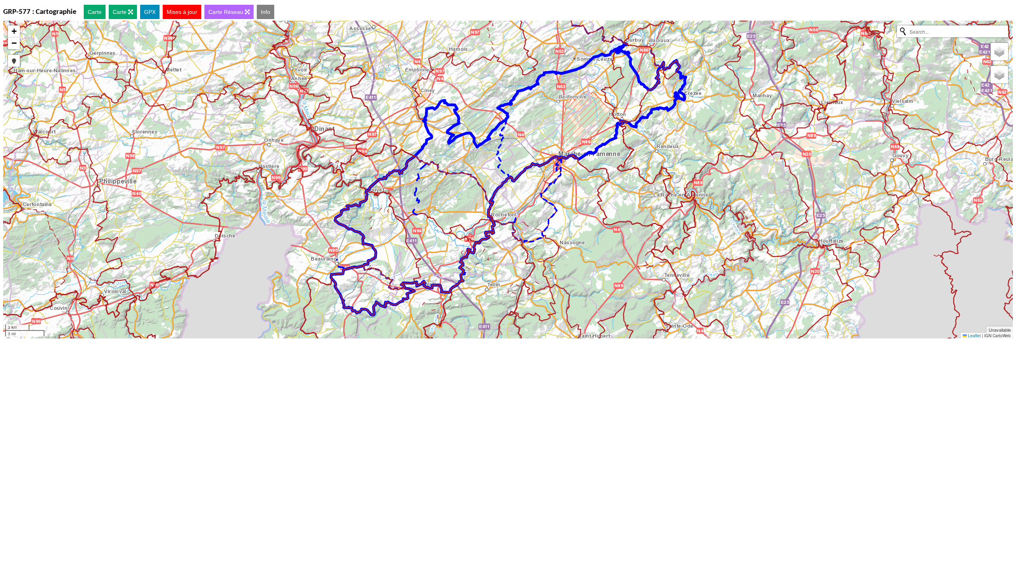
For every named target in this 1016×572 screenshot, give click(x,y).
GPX (150, 12)
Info (265, 12)
